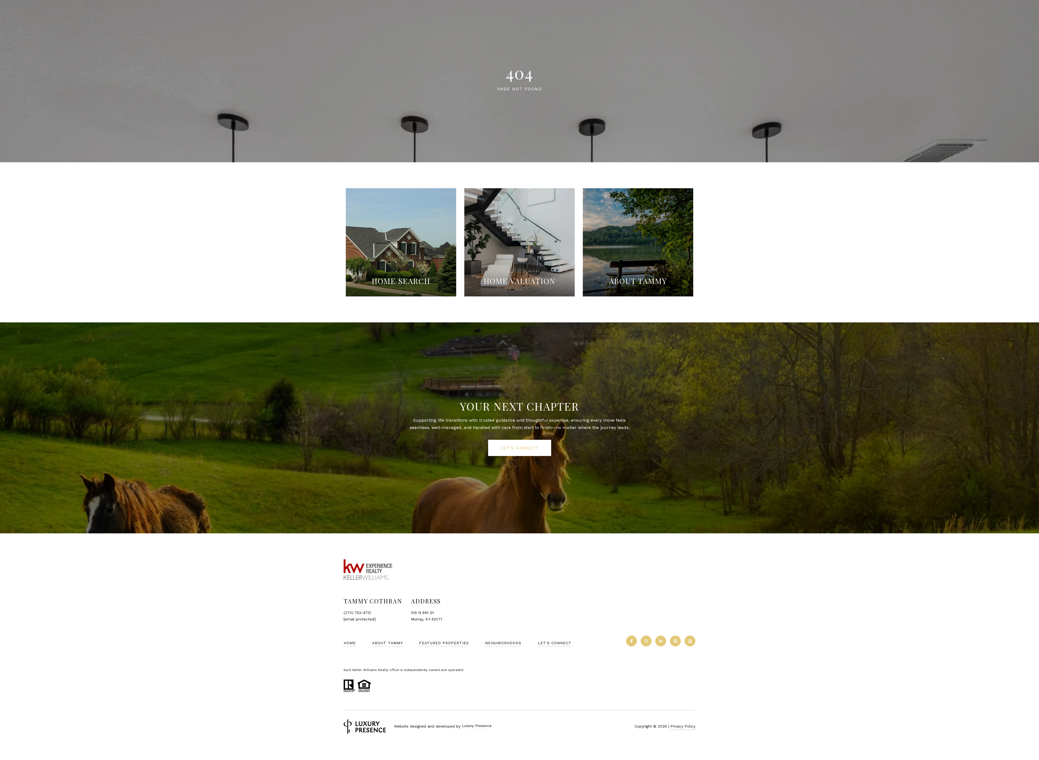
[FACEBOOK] (631, 641)
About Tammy (387, 643)
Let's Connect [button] (519, 448)
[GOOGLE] (675, 641)
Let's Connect (554, 643)
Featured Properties (444, 643)
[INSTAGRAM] (646, 641)
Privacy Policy (682, 726)
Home (350, 643)
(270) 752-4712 (357, 612)
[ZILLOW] (690, 641)
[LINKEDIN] (660, 641)
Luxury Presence (477, 725)
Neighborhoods (503, 643)
